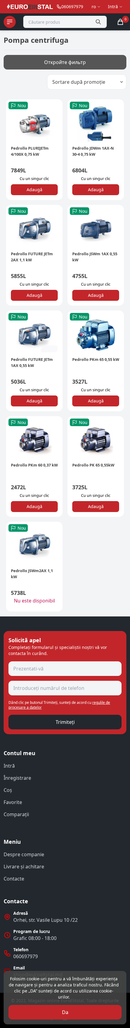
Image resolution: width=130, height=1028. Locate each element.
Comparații (16, 814)
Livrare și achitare (24, 866)
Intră (9, 765)
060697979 (25, 956)
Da (65, 1012)
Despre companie (24, 854)
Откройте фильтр (65, 62)
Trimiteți (65, 722)
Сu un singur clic (34, 178)
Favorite (13, 802)
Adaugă (34, 189)
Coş (8, 790)
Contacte (14, 878)
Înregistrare (17, 778)
